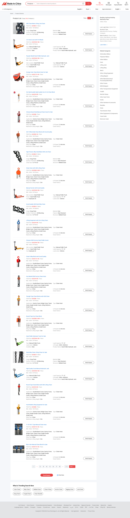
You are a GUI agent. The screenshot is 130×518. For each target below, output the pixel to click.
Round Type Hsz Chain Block (34, 316)
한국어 (76, 507)
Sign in (126, 4)
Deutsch (59, 507)
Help (96, 9)
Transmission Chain (105, 111)
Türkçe (96, 507)
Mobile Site (103, 505)
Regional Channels (85, 505)
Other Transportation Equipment (109, 89)
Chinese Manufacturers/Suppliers (44, 505)
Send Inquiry (88, 34)
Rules (127, 9)
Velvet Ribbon (104, 59)
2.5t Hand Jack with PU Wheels (34, 40)
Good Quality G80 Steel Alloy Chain (35, 204)
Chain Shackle (38, 494)
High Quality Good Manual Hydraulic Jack (37, 368)
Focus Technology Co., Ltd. (53, 511)
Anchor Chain (58, 489)
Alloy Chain (27, 489)
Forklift (102, 91)
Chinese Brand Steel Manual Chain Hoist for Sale (39, 112)
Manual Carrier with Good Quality (35, 188)
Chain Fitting (47, 489)
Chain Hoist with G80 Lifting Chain (35, 168)
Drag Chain (17, 494)
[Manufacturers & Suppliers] (11, 3)
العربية (71, 507)
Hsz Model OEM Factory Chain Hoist (36, 276)
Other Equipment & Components (109, 113)
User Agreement (75, 511)
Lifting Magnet (104, 76)
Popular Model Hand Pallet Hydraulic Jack (37, 56)
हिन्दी (86, 507)
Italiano (53, 507)
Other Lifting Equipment (106, 73)
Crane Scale (103, 116)
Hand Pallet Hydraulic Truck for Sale (36, 336)
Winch (101, 70)
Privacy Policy (91, 511)
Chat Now (61, 475)
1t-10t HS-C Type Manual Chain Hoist (36, 424)
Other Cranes (103, 83)
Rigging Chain (69, 489)
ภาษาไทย (91, 507)
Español (26, 507)
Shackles (102, 105)
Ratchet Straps (104, 94)
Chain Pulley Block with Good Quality (36, 256)
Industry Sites (76, 505)
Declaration (83, 511)
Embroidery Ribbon (105, 54)
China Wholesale (58, 505)
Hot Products (21, 505)
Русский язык (46, 507)
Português (32, 507)
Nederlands (65, 507)
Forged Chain (27, 494)
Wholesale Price (67, 505)
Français (39, 507)
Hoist (101, 62)
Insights (110, 505)
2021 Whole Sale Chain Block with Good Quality (39, 132)
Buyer (87, 9)
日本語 (81, 507)
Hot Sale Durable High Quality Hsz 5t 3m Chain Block (40, 92)
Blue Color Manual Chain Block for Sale (36, 444)
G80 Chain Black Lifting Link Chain (35, 23)
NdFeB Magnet (104, 86)
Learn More (104, 45)
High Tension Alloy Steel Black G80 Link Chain (38, 152)
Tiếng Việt (102, 507)
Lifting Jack (103, 65)
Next (72, 466)
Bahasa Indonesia (111, 507)
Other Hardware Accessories (108, 102)
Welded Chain (37, 489)
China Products (30, 505)
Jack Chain (80, 489)
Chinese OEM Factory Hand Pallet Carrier (37, 240)
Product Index (95, 505)
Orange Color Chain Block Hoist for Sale (37, 72)
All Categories (8, 9)
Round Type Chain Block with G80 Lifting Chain (39, 385)
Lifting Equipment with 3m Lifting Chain (37, 220)
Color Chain (17, 489)
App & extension (106, 9)
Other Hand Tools (105, 97)
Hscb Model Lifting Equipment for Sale (36, 404)
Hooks (102, 100)
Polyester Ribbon (104, 57)
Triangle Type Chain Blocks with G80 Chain (37, 296)
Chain (101, 108)
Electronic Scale (104, 119)
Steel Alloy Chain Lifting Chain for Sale (36, 352)
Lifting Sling (103, 68)
